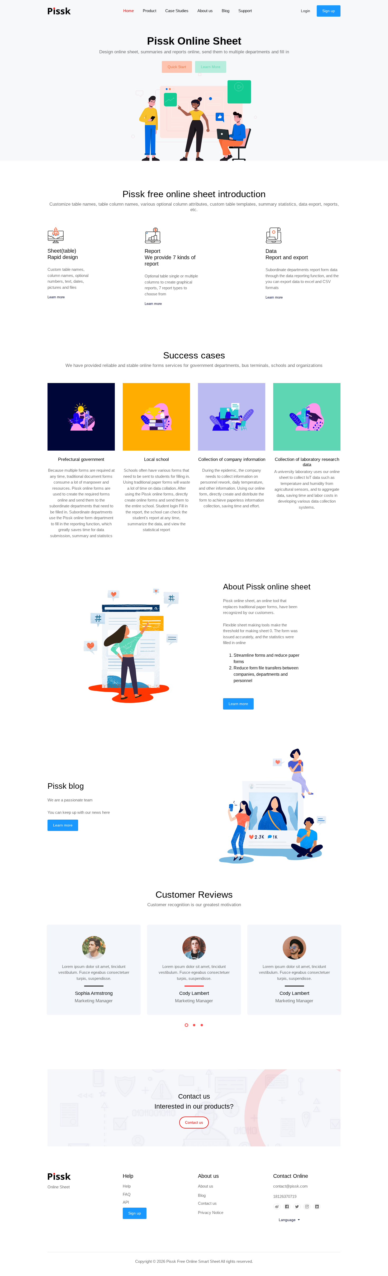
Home (130, 10)
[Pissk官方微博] (278, 1207)
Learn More (210, 67)
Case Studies (176, 10)
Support (245, 10)
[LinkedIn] (318, 1207)
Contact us (194, 1122)
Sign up (328, 11)
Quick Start (177, 67)
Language (288, 1220)
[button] (186, 1026)
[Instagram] (308, 1207)
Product (149, 10)
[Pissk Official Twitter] (298, 1207)
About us (205, 10)
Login (305, 11)
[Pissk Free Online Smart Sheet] (63, 11)
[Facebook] (288, 1207)
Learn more (56, 297)
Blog (225, 10)
